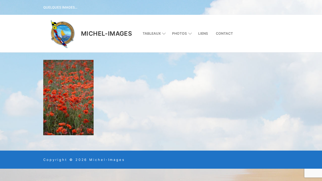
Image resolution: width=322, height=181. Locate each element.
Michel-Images (106, 33)
